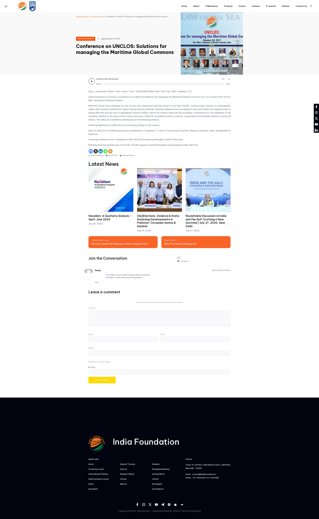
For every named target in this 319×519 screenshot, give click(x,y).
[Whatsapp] (105, 151)
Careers (256, 6)
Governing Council (96, 469)
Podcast (228, 6)
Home (184, 6)
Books (91, 484)
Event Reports (158, 489)
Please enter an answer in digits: (99, 362)
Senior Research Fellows (98, 474)
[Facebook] (91, 151)
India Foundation (97, 155)
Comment (92, 308)
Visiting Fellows (158, 474)
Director (123, 469)
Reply (97, 282)
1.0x (223, 79)
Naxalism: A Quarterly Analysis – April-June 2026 (110, 217)
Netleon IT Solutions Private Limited (187, 511)
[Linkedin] (100, 151)
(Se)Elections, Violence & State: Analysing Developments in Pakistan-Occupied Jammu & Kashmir (158, 221)
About (196, 6)
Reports (123, 484)
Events (242, 6)
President (156, 464)
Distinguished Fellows (161, 469)
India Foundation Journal (98, 479)
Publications (212, 6)
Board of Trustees (127, 464)
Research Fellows (127, 474)
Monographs (157, 484)
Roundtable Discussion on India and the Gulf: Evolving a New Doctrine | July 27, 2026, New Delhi (206, 221)
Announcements (128, 155)
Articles (123, 479)
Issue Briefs (93, 489)
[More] (110, 151)
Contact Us (301, 6)
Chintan (285, 6)
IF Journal (271, 6)
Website (91, 348)
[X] (96, 151)
